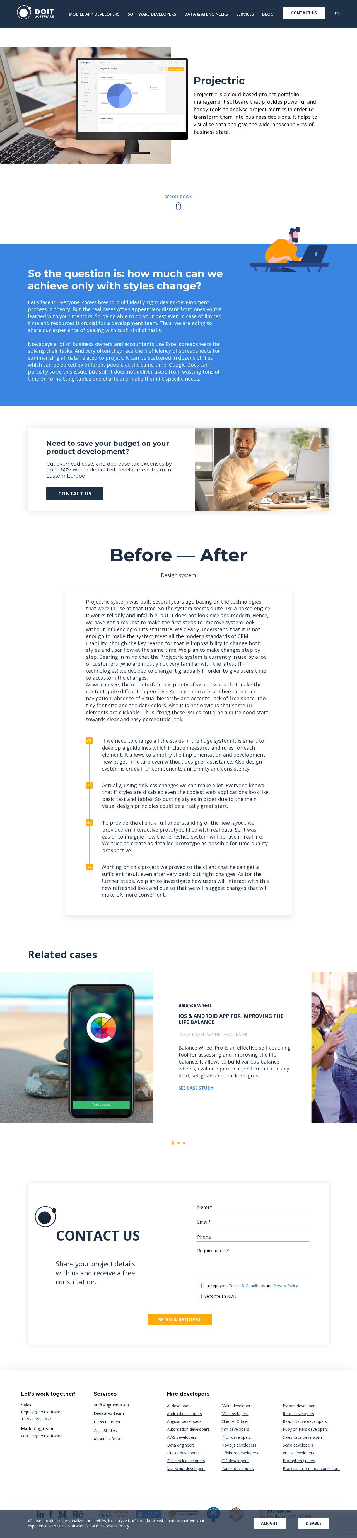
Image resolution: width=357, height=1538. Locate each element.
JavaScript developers (186, 1468)
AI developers (179, 1405)
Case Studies (105, 1430)
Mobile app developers (94, 14)
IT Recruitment (107, 1422)
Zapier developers (237, 1468)
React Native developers (305, 1421)
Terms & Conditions (247, 1285)
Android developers (184, 1413)
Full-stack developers (186, 1460)
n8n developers (235, 1429)
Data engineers (181, 1445)
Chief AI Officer (235, 1421)
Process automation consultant (311, 1468)
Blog (268, 14)
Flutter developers (183, 1452)
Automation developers (188, 1429)
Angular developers (184, 1421)
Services (245, 14)
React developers (298, 1413)
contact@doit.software (41, 1435)
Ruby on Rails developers (305, 1429)
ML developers (234, 1413)
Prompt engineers (299, 1460)
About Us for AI (108, 1439)
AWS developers (181, 1437)
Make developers (236, 1405)
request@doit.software (41, 1412)
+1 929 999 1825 (36, 1418)
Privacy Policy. (286, 1285)
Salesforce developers (303, 1437)
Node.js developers (238, 1445)
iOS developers (235, 1460)
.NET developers (236, 1437)
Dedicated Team (109, 1413)
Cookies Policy (116, 1526)
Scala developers (298, 1445)
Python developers (300, 1405)
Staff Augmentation (111, 1405)
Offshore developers (239, 1452)
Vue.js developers (298, 1452)
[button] (173, 1143)
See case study (195, 1088)
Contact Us (304, 12)
